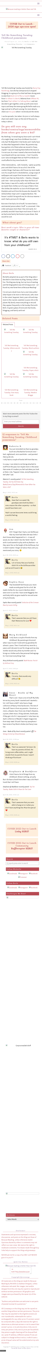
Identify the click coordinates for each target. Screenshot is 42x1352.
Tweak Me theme (16, 1348)
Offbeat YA (35, 99)
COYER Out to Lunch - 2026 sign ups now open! (22, 25)
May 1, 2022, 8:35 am (12, 683)
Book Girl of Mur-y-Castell (20, 96)
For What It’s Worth (12, 99)
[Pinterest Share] (17, 256)
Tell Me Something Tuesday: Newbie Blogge (30, 392)
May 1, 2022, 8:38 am (12, 762)
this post (12, 112)
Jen (11, 529)
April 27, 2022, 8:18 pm (10, 610)
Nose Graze (27, 1348)
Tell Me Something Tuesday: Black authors (30, 347)
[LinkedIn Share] (13, 256)
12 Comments (29, 44)
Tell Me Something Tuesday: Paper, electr (30, 369)
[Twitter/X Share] (8, 256)
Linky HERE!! (22, 831)
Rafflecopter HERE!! (22, 848)
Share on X (33, 249)
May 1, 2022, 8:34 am (12, 625)
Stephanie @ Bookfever (23, 771)
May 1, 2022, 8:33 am (12, 573)
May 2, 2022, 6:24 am (12, 520)
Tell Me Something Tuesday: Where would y (11, 348)
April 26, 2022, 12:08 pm (11, 739)
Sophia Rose (16, 582)
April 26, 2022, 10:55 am (11, 795)
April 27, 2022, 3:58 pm (10, 668)
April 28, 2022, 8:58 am (10, 555)
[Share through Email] (22, 256)
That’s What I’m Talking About (19, 101)
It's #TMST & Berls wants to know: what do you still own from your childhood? (21, 241)
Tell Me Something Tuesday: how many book (11, 392)
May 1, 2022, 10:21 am (10, 492)
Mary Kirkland (18, 635)
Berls (27, 41)
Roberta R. (15, 446)
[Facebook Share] (3, 256)
